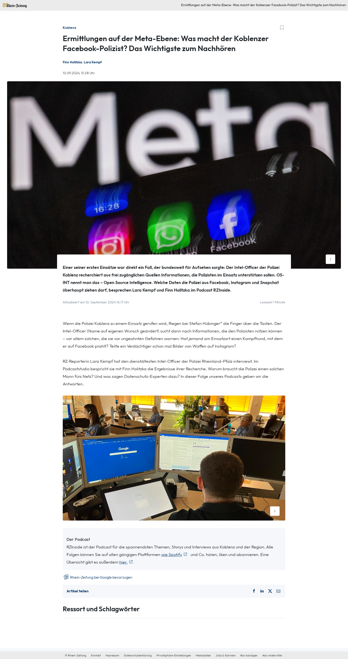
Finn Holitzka (72, 62)
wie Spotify (171, 554)
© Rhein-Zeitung (75, 655)
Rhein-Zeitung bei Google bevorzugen (100, 577)
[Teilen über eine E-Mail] (278, 591)
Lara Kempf (93, 62)
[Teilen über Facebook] (254, 591)
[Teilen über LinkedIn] (262, 591)
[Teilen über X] (270, 591)
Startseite (9, 4)
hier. (123, 562)
